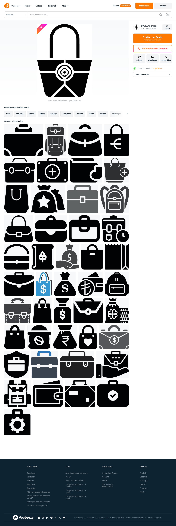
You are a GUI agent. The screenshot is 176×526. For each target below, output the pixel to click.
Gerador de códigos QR (37, 505)
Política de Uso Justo (153, 517)
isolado (103, 113)
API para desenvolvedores (38, 492)
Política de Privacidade (134, 517)
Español (143, 477)
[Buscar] (160, 14)
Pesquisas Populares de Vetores (76, 485)
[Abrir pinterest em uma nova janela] (51, 517)
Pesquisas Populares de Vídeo (76, 497)
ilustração (116, 113)
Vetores (14, 6)
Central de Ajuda (109, 473)
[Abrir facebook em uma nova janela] (39, 517)
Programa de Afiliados (75, 480)
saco (8, 113)
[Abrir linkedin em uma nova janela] (47, 517)
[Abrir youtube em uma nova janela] (64, 517)
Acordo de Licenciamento (77, 473)
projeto (80, 113)
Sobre (104, 480)
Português (144, 480)
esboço (53, 113)
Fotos (27, 6)
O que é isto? (157, 68)
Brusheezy (31, 473)
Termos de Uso (118, 517)
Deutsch (143, 484)
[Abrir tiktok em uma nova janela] (56, 517)
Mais (64, 6)
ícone (31, 113)
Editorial (52, 6)
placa (42, 113)
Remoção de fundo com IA (38, 501)
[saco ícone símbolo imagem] (23, 140)
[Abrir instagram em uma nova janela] (43, 517)
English (143, 473)
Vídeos (39, 6)
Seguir (167, 29)
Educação (31, 488)
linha (91, 113)
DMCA (68, 477)
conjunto (67, 113)
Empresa (31, 484)
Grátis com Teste (152, 38)
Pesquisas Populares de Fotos (76, 491)
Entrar (163, 5)
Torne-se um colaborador (107, 485)
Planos (116, 5)
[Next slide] (125, 114)
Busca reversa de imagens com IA (38, 496)
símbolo (20, 113)
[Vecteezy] (6, 5)
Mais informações (142, 74)
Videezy (30, 480)
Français (143, 488)
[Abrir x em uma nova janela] (60, 517)
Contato (105, 477)
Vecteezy (31, 477)
